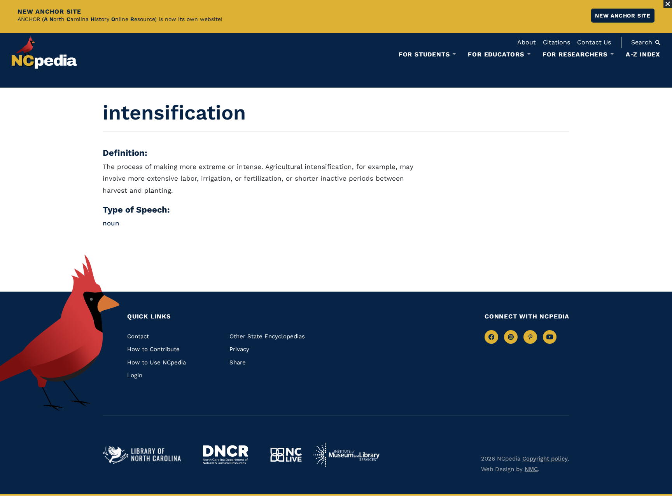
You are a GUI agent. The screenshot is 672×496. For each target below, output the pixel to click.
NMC (531, 469)
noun (111, 223)
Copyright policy (545, 458)
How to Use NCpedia (156, 362)
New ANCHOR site (623, 15)
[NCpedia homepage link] (44, 52)
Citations (556, 42)
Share (237, 362)
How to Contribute (153, 349)
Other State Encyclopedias (267, 336)
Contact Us (594, 42)
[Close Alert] (667, 4)
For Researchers (574, 54)
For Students (424, 54)
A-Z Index (643, 54)
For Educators (496, 54)
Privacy (239, 349)
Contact (138, 336)
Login (134, 375)
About (526, 42)
